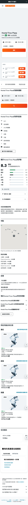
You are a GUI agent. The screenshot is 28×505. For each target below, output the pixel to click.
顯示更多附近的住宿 (22, 329)
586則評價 (14, 35)
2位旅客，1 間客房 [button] (8, 46)
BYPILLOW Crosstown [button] (7, 412)
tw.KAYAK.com (5, 500)
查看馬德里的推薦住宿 (21, 392)
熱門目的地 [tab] (15, 453)
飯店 (10, 500)
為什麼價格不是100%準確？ (10, 492)
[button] (26, 1)
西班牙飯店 (22, 500)
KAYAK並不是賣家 (7, 486)
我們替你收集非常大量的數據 (10, 489)
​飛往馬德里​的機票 (8, 462)
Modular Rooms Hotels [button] (7, 349)
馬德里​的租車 (7, 465)
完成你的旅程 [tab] (6, 453)
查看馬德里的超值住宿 (21, 361)
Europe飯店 (15, 500)
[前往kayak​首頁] (10, 6)
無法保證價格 (21, 482)
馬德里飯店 (7, 467)
